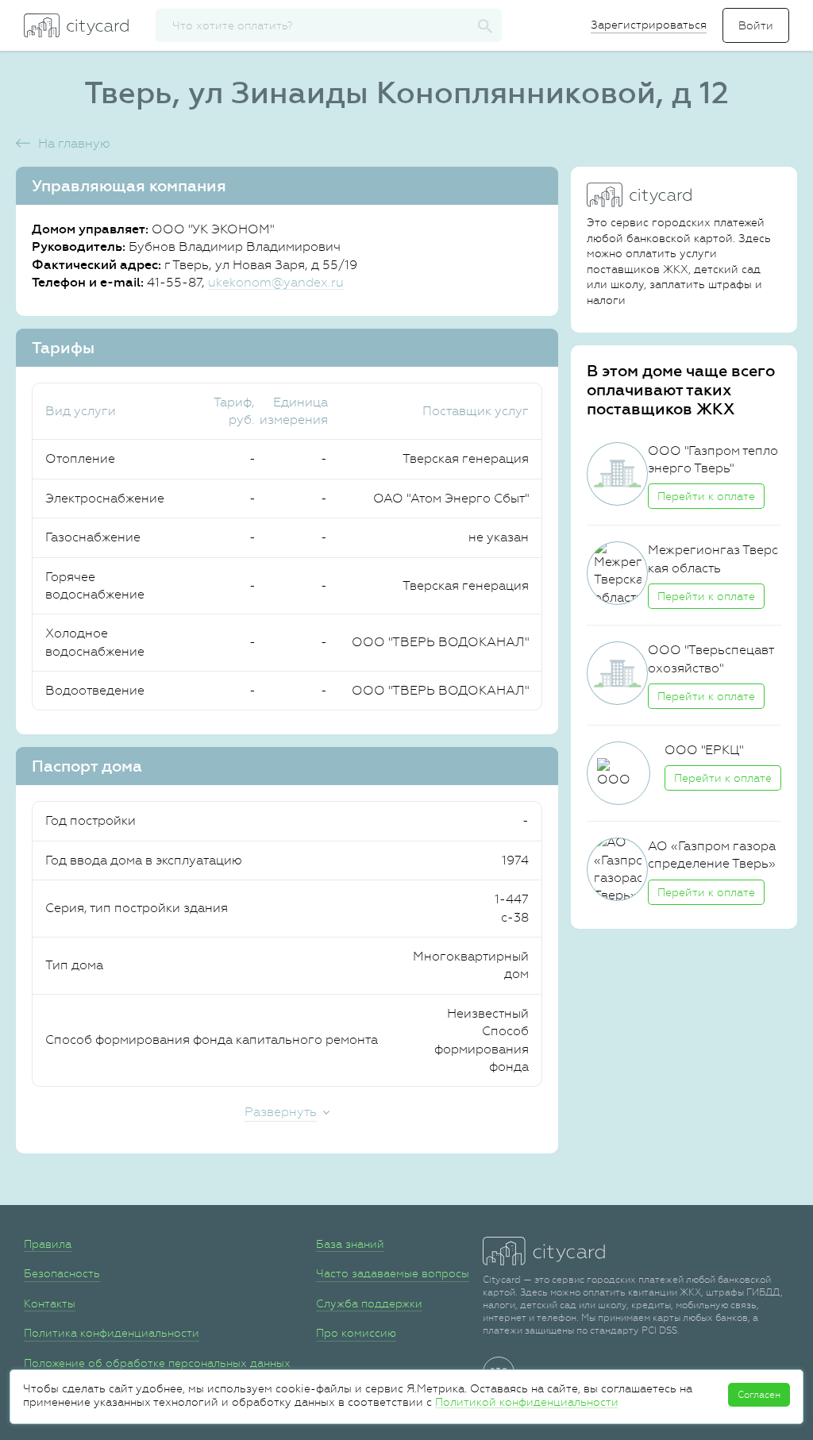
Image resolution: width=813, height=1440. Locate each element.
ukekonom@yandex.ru (276, 282)
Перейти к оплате (706, 496)
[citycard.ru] (76, 25)
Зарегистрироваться (649, 24)
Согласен (759, 1394)
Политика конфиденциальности (111, 1332)
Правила (47, 1244)
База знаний (350, 1244)
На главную (74, 143)
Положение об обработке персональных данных (157, 1363)
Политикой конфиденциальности (526, 1402)
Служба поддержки (369, 1303)
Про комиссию (356, 1332)
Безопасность (62, 1273)
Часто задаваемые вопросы (392, 1273)
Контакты (49, 1303)
